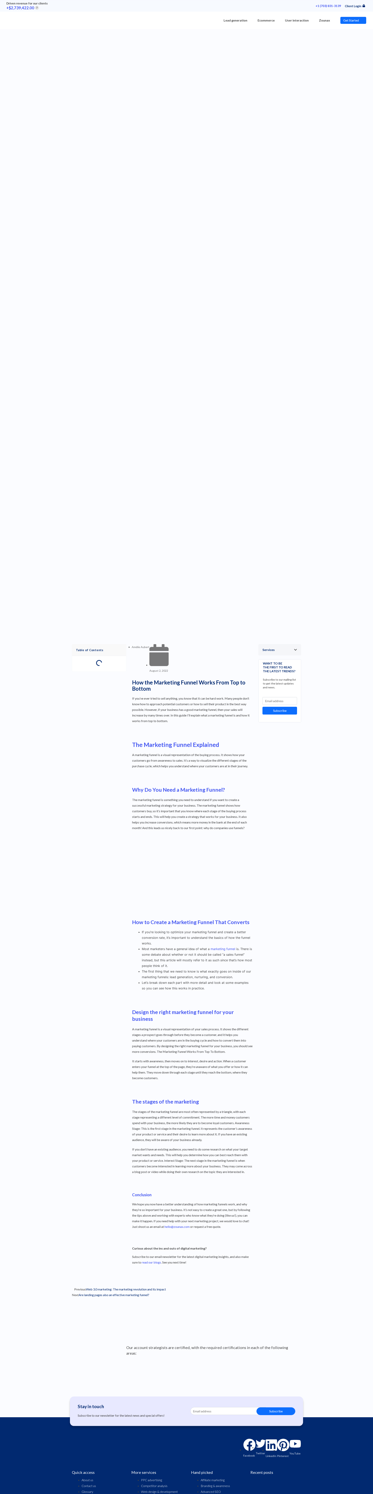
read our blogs (151, 1262)
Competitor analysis (154, 1486)
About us (87, 1480)
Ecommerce (266, 20)
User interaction (297, 20)
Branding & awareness (215, 1486)
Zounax (324, 20)
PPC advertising (151, 1480)
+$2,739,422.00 (21, 7)
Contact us (89, 1486)
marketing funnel (223, 949)
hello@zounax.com (177, 1226)
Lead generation (235, 20)
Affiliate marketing (213, 1480)
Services (268, 650)
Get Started (351, 20)
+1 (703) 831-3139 (328, 6)
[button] (280, 649)
